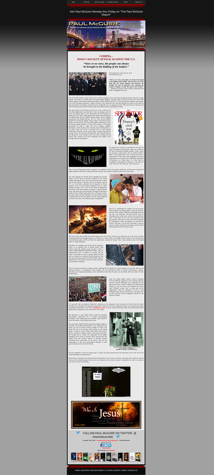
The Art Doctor (111, 450)
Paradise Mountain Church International (107, 440)
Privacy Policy (106, 448)
